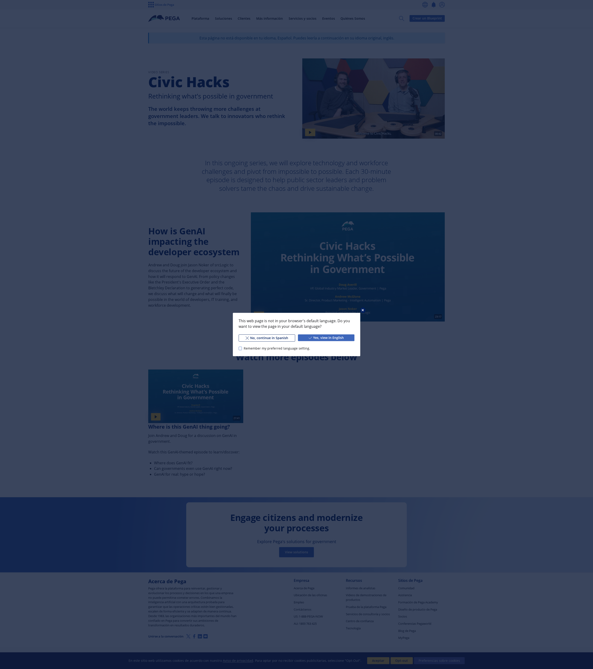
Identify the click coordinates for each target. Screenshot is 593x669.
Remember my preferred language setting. (277, 348)
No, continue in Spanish (269, 338)
